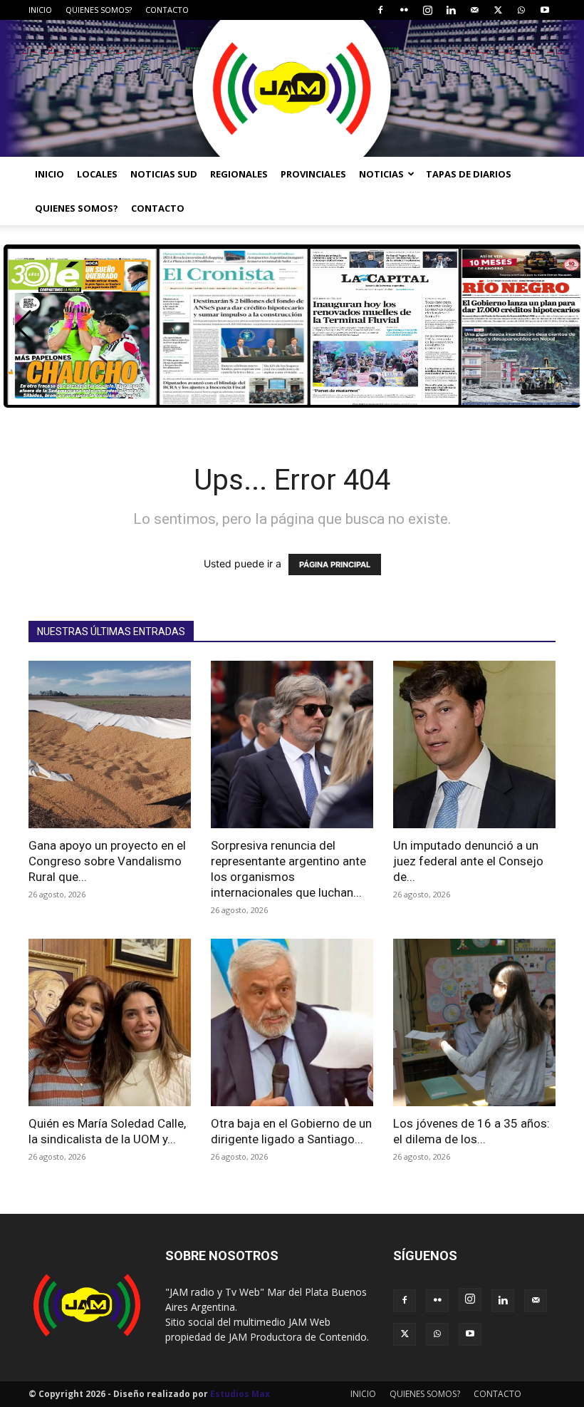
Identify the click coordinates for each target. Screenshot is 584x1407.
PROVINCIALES (313, 174)
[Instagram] (427, 10)
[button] (23, 325)
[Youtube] (545, 10)
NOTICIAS (381, 174)
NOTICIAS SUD (163, 174)
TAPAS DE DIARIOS (468, 174)
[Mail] (474, 10)
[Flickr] (403, 10)
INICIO (40, 9)
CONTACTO (167, 9)
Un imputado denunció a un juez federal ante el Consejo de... (468, 861)
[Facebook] (380, 10)
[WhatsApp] (521, 10)
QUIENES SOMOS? (99, 9)
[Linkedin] (451, 10)
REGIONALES (239, 174)
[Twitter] (498, 10)
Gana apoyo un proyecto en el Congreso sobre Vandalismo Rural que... (107, 861)
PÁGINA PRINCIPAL (334, 565)
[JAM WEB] (292, 88)
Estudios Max (240, 1394)
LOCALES (97, 174)
